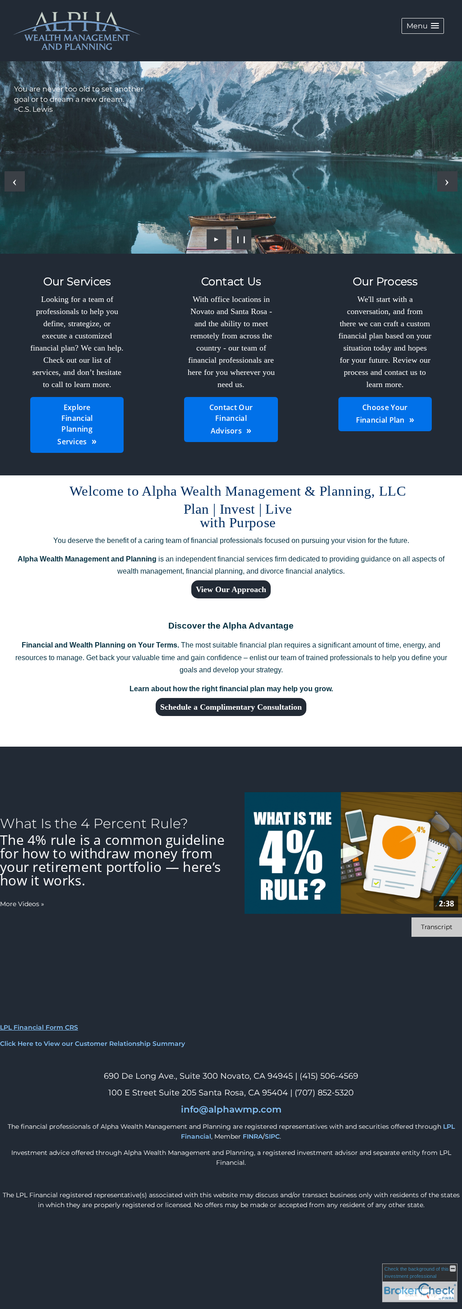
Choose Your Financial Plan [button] (382, 413)
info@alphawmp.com (231, 1109)
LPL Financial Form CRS (39, 1027)
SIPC (272, 1136)
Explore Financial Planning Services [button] (74, 424)
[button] (423, 26)
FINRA (253, 1136)
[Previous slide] (15, 181)
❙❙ (241, 238)
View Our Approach (231, 589)
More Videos (22, 904)
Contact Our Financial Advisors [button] (231, 419)
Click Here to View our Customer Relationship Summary (92, 1044)
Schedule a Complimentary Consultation (231, 707)
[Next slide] (447, 181)
